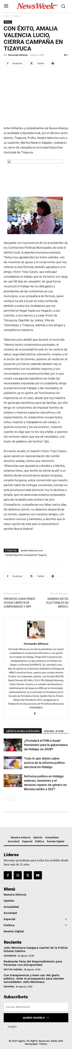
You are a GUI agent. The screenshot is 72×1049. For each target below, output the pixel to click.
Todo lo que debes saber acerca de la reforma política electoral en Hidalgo (44, 763)
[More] (53, 63)
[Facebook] (36, 714)
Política (16, 16)
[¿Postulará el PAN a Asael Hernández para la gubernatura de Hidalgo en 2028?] (13, 745)
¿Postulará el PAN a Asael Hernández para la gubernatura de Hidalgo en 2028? (46, 745)
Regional (9, 986)
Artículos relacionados (23, 731)
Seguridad (10, 955)
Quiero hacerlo (34, 1017)
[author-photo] (36, 638)
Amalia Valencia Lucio (32, 550)
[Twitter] (28, 875)
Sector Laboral (13, 969)
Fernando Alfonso (18, 55)
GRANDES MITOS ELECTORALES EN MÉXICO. (57, 602)
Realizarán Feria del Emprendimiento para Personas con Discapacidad (33, 963)
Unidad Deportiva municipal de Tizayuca (26, 554)
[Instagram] (18, 875)
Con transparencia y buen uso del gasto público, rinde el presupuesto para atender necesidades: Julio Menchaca (34, 979)
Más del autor (54, 731)
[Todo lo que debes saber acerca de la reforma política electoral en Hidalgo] (13, 762)
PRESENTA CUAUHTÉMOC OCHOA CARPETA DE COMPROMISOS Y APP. (19, 602)
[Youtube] (38, 875)
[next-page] (12, 798)
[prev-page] (6, 798)
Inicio (6, 16)
